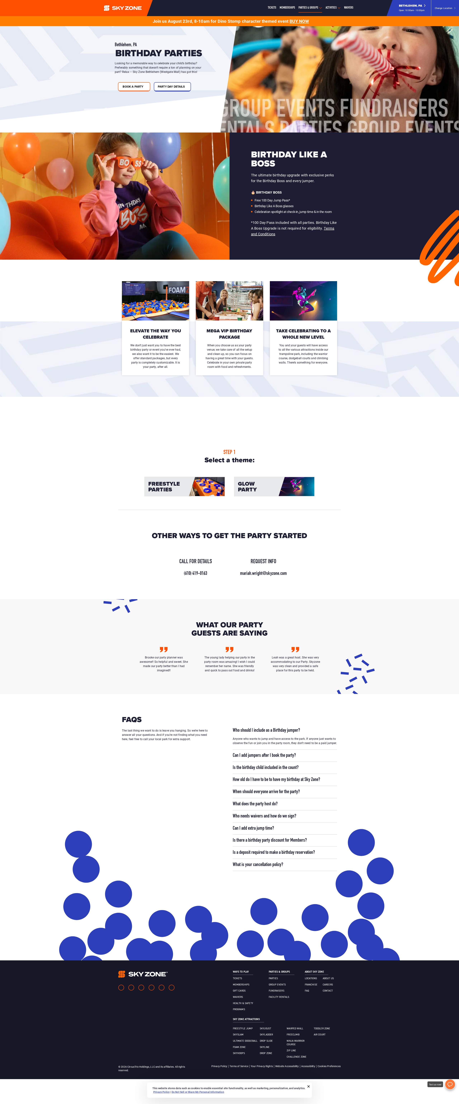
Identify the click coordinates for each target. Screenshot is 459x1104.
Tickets (272, 7)
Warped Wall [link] (295, 1028)
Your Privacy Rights (262, 1066)
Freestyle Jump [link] (243, 1028)
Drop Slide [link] (266, 1041)
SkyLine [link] (264, 1047)
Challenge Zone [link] (296, 1057)
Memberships (287, 7)
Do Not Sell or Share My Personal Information (198, 1092)
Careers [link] (328, 984)
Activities (331, 7)
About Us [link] (328, 978)
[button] (412, 8)
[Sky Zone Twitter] (141, 987)
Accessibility (308, 1066)
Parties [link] (273, 978)
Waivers (348, 7)
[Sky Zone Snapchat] (161, 987)
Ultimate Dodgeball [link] (245, 1041)
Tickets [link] (237, 978)
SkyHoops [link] (239, 1053)
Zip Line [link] (291, 1050)
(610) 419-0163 (195, 573)
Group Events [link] (277, 984)
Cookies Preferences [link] (329, 1066)
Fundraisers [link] (276, 990)
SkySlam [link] (238, 1034)
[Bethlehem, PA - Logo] (130, 8)
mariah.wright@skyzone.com (263, 573)
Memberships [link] (241, 984)
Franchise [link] (311, 984)
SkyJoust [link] (265, 1028)
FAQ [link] (307, 990)
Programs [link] (239, 1009)
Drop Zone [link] (266, 1053)
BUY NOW (299, 21)
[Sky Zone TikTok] (171, 987)
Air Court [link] (319, 1034)
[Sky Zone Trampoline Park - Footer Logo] (143, 974)
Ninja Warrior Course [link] (295, 1042)
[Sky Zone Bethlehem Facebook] (121, 987)
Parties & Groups (308, 7)
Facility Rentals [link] (279, 997)
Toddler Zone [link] (322, 1028)
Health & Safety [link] (243, 1003)
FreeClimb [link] (293, 1034)
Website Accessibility (287, 1066)
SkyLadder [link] (266, 1034)
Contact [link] (328, 990)
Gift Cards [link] (239, 990)
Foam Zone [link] (239, 1047)
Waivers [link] (238, 997)
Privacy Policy (219, 1066)
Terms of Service (239, 1066)
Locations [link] (311, 978)
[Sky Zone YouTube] (151, 987)
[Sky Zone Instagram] (131, 987)
